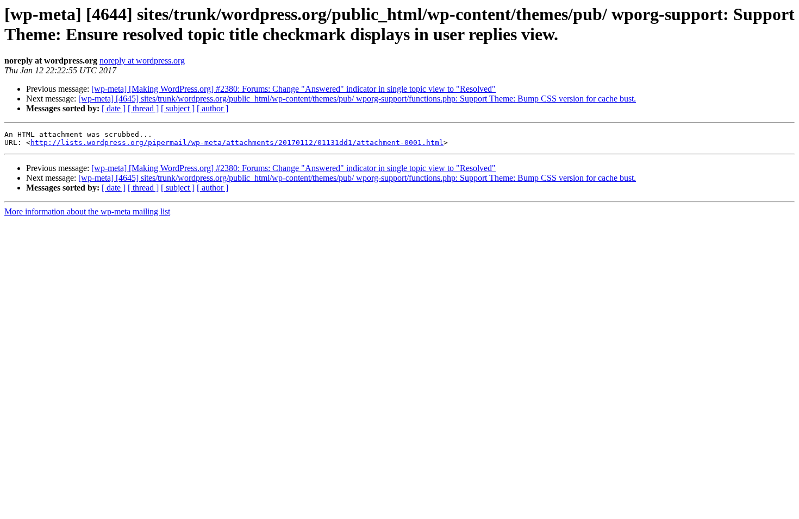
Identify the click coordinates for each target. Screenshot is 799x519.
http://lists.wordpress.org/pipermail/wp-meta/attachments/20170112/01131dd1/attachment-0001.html (237, 142)
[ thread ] (143, 108)
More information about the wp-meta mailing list (87, 211)
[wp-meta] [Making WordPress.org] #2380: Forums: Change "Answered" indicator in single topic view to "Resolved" (293, 88)
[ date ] (114, 108)
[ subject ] (178, 108)
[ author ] (212, 108)
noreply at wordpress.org (142, 60)
